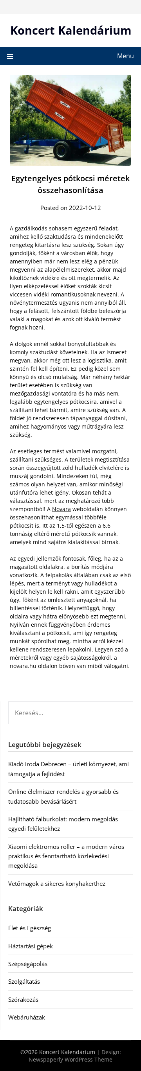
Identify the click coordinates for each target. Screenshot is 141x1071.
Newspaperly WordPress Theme (70, 1059)
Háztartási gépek (30, 946)
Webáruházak (26, 1017)
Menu (125, 56)
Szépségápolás (27, 964)
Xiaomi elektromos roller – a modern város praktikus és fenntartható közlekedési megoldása (66, 856)
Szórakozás (23, 999)
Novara (61, 509)
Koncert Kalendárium (70, 30)
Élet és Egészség (29, 928)
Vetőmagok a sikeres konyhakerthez (56, 883)
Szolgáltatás (24, 981)
